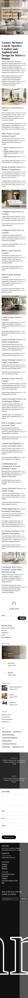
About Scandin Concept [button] (8, 874)
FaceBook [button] (4, 866)
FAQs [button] (3, 883)
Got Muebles (20, 522)
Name (3, 811)
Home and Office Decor (7, 719)
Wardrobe (4, 630)
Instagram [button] (4, 864)
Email (3, 818)
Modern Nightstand (6, 637)
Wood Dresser (5, 632)
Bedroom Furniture (6, 714)
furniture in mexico (6, 740)
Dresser (3, 635)
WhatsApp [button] (4, 868)
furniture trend (6, 747)
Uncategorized (11, 29)
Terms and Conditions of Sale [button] (10, 880)
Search (3, 615)
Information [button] (5, 876)
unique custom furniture (18, 747)
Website (3, 825)
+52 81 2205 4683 (6, 855)
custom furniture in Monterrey (9, 737)
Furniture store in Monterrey (9, 743)
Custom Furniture (6, 717)
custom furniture (17, 731)
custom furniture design (8, 734)
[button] (25, 1)
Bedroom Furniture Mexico (8, 628)
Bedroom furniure (6, 731)
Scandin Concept (7, 27)
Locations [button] (4, 878)
